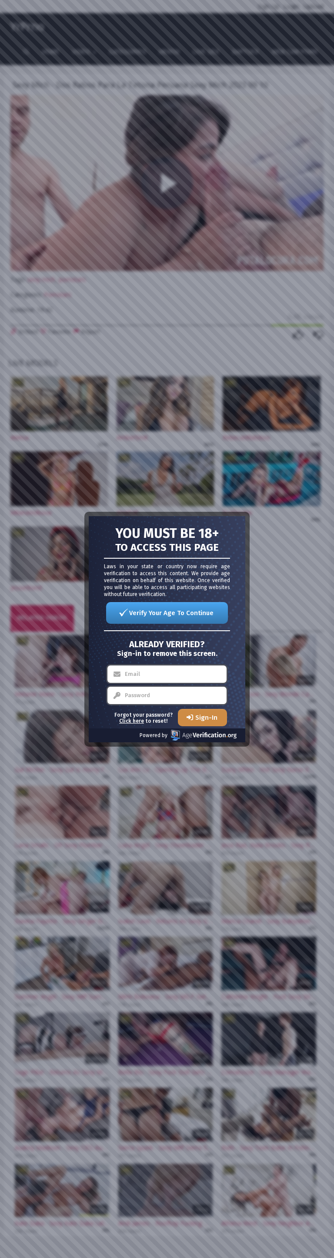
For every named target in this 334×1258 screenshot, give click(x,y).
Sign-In (206, 717)
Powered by (153, 735)
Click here (131, 721)
